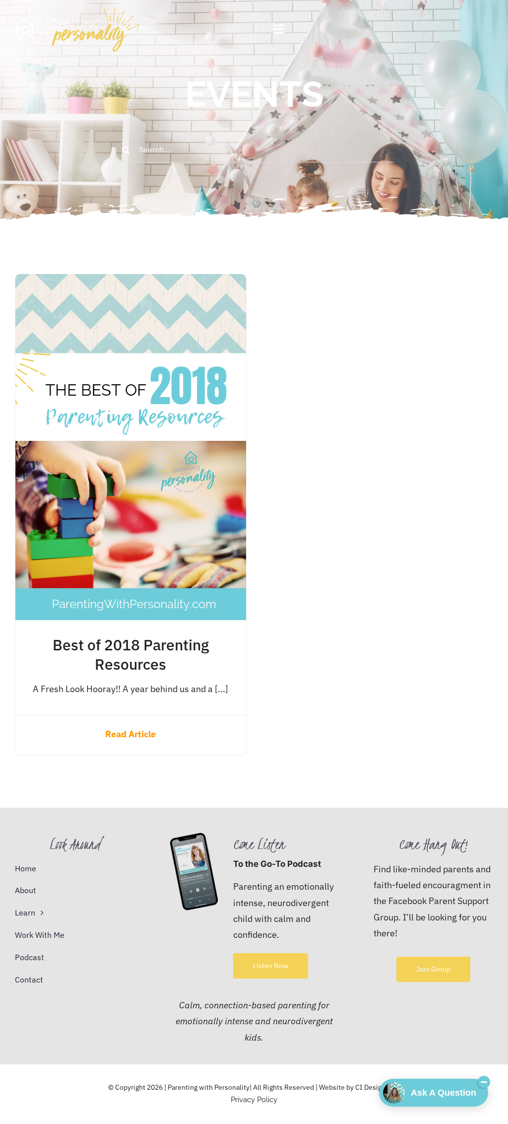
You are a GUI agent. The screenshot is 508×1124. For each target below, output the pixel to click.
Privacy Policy (254, 1099)
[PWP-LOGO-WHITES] (77, 11)
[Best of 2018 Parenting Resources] (130, 281)
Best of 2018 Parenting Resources (131, 654)
